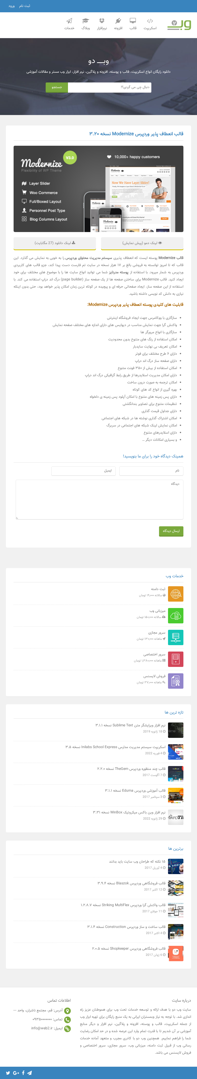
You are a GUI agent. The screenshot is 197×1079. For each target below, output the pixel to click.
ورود (11, 6)
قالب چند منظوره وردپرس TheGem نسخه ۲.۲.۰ (131, 772)
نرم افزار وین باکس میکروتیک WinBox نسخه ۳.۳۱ (129, 815)
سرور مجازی (151, 635)
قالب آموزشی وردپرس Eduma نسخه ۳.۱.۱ (135, 793)
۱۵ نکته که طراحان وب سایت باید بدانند (137, 864)
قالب (133, 28)
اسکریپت (150, 28)
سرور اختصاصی (149, 657)
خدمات (69, 28)
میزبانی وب (151, 614)
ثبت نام (24, 6)
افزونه (118, 28)
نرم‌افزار (102, 28)
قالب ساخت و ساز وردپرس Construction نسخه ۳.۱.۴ (126, 930)
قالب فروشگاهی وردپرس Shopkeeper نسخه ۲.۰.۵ (128, 951)
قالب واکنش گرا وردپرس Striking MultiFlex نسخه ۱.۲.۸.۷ (123, 908)
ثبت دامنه (152, 592)
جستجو (57, 87)
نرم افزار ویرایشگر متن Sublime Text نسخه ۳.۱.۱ (130, 728)
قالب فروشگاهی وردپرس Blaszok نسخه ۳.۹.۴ (131, 886)
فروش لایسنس (151, 679)
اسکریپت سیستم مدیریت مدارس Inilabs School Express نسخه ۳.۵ (115, 750)
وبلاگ (86, 28)
